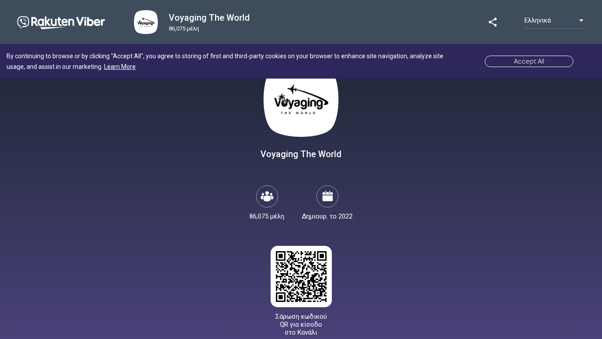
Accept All (529, 61)
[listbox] (554, 20)
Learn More (120, 66)
